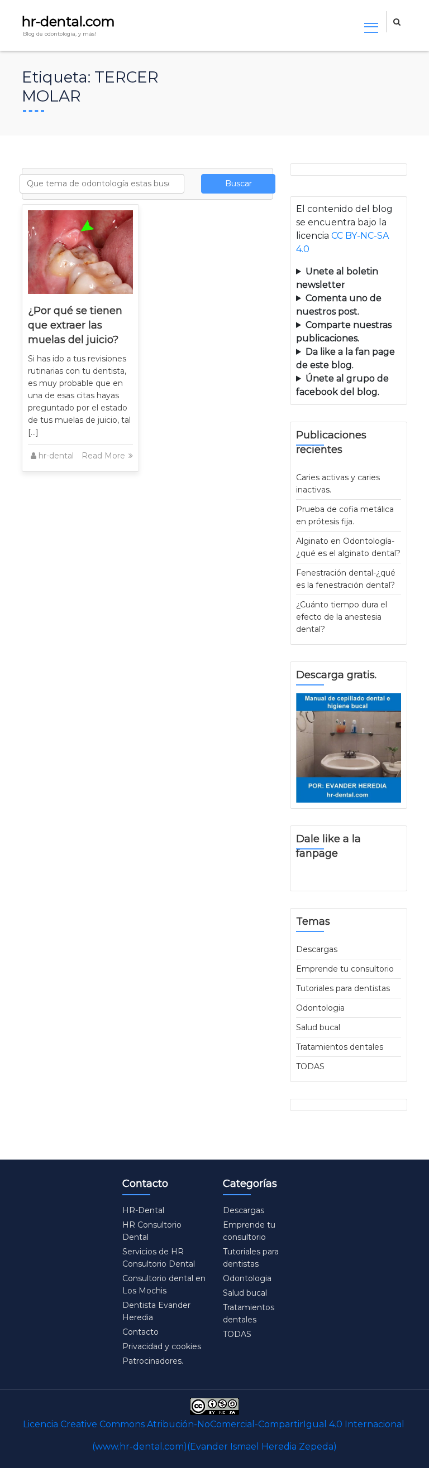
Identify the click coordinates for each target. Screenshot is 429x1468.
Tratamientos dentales (339, 1047)
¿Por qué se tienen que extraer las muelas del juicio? (75, 325)
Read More (104, 456)
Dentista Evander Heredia (156, 1311)
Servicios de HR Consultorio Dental (158, 1258)
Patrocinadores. (152, 1361)
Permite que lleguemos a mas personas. (348, 279)
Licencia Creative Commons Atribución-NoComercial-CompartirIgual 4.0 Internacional (213, 1424)
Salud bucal (318, 1027)
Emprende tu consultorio (345, 969)
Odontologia (320, 1008)
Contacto (140, 1332)
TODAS (310, 1066)
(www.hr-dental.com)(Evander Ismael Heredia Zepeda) (214, 1446)
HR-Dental (143, 1210)
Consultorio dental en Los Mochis (164, 1284)
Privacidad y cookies (161, 1346)
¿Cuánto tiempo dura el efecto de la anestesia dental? (341, 617)
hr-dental (56, 456)
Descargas (316, 949)
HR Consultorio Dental (152, 1231)
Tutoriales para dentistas (343, 988)
